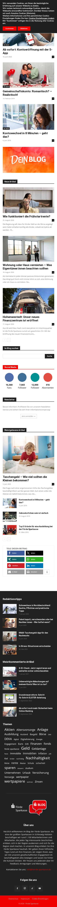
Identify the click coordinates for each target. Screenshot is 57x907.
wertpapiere (14, 781)
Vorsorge (9, 776)
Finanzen (36, 743)
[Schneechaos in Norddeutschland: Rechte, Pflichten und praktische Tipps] (10, 609)
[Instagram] (25, 888)
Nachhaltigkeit (38, 758)
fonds (47, 743)
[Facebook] (17, 888)
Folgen (22, 374)
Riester (23, 763)
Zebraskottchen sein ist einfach (33, 513)
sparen (9, 767)
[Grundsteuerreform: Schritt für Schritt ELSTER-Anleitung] (10, 698)
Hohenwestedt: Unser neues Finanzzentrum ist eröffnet (21, 318)
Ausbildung (11, 734)
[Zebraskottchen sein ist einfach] (10, 516)
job (50, 753)
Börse (42, 734)
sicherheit (40, 763)
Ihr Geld (6, 45)
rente (14, 763)
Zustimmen (9, 28)
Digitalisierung (27, 739)
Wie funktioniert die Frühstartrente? (26, 216)
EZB (26, 744)
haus (6, 753)
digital (16, 739)
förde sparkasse (11, 749)
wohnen (30, 782)
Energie (39, 739)
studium (29, 768)
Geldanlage (39, 748)
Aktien (9, 729)
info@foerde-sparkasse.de (39, 869)
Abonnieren (48, 374)
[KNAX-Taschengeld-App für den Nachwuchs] (10, 636)
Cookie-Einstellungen (40, 899)
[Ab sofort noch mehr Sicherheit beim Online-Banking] (10, 712)
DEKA (8, 738)
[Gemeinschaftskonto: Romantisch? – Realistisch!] (28, 75)
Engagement (10, 743)
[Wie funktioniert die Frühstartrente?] (28, 200)
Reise (6, 763)
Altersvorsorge (25, 729)
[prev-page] (4, 340)
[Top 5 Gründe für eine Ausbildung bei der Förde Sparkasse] (10, 530)
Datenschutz (13, 899)
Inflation (42, 753)
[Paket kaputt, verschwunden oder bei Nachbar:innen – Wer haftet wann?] (10, 623)
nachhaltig (20, 759)
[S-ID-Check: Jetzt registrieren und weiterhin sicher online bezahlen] (10, 671)
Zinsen (39, 781)
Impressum (25, 899)
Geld (25, 748)
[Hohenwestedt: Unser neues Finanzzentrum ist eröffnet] (28, 301)
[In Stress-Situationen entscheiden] (10, 649)
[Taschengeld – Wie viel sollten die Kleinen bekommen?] (28, 454)
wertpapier (22, 776)
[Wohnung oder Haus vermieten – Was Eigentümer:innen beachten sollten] (28, 249)
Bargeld (33, 734)
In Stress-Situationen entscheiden (35, 646)
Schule (31, 763)
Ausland (24, 734)
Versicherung (40, 772)
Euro (20, 743)
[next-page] (9, 340)
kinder (12, 759)
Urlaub (26, 772)
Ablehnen (24, 28)
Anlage (42, 729)
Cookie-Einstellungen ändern (41, 18)
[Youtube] (39, 888)
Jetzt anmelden (27, 416)
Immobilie (15, 753)
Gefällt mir (9, 374)
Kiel (6, 758)
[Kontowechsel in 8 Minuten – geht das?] (28, 117)
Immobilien (29, 753)
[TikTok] (32, 888)
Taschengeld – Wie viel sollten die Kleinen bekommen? (25, 478)
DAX (49, 735)
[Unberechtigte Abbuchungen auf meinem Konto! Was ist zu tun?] (10, 685)
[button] (15, 553)
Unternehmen (12, 772)
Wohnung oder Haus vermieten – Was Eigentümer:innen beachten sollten (27, 266)
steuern (20, 768)
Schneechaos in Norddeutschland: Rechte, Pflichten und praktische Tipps (35, 608)
